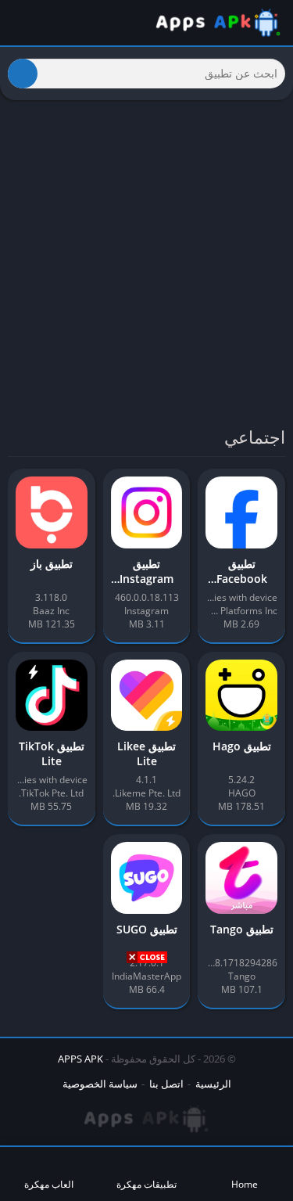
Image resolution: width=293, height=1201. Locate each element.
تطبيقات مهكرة (146, 1184)
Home (244, 1184)
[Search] (23, 73)
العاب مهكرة (48, 1184)
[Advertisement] (147, 1080)
